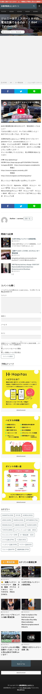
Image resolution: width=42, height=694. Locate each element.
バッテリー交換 (9, 544)
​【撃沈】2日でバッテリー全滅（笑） (31, 648)
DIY (18, 515)
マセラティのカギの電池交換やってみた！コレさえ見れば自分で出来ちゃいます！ (10, 651)
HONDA (19, 11)
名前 (3, 316)
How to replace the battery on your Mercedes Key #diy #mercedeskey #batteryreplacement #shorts (30, 621)
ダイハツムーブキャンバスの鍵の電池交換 (10, 616)
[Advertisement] (21, 59)
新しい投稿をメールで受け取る (11, 352)
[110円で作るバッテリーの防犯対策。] (6, 242)
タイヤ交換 (8, 540)
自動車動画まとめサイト (26, 685)
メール (4, 324)
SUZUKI (32, 525)
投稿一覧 (27, 218)
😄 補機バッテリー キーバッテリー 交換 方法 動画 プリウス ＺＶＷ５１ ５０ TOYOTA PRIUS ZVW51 (10, 588)
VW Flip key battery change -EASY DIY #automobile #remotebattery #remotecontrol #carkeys (25, 267)
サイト (3, 333)
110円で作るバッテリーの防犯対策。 (24, 239)
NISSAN (11, 11)
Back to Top (21, 664)
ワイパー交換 (8, 549)
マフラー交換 (25, 544)
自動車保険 (23, 549)
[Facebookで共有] (7, 91)
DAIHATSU (7, 515)
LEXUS (6, 520)
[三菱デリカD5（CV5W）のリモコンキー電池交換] (6, 254)
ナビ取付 (21, 540)
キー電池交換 (17, 32)
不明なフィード (8, 364)
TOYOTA (3, 11)
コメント (4, 295)
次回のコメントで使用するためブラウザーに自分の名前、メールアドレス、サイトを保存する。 (20, 344)
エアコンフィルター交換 (25, 530)
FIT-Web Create (25, 688)
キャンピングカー (9, 535)
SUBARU (35, 11)
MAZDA (27, 11)
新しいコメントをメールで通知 (11, 348)
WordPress (21, 690)
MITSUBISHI (32, 520)
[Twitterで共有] (21, 91)
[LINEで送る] (34, 91)
